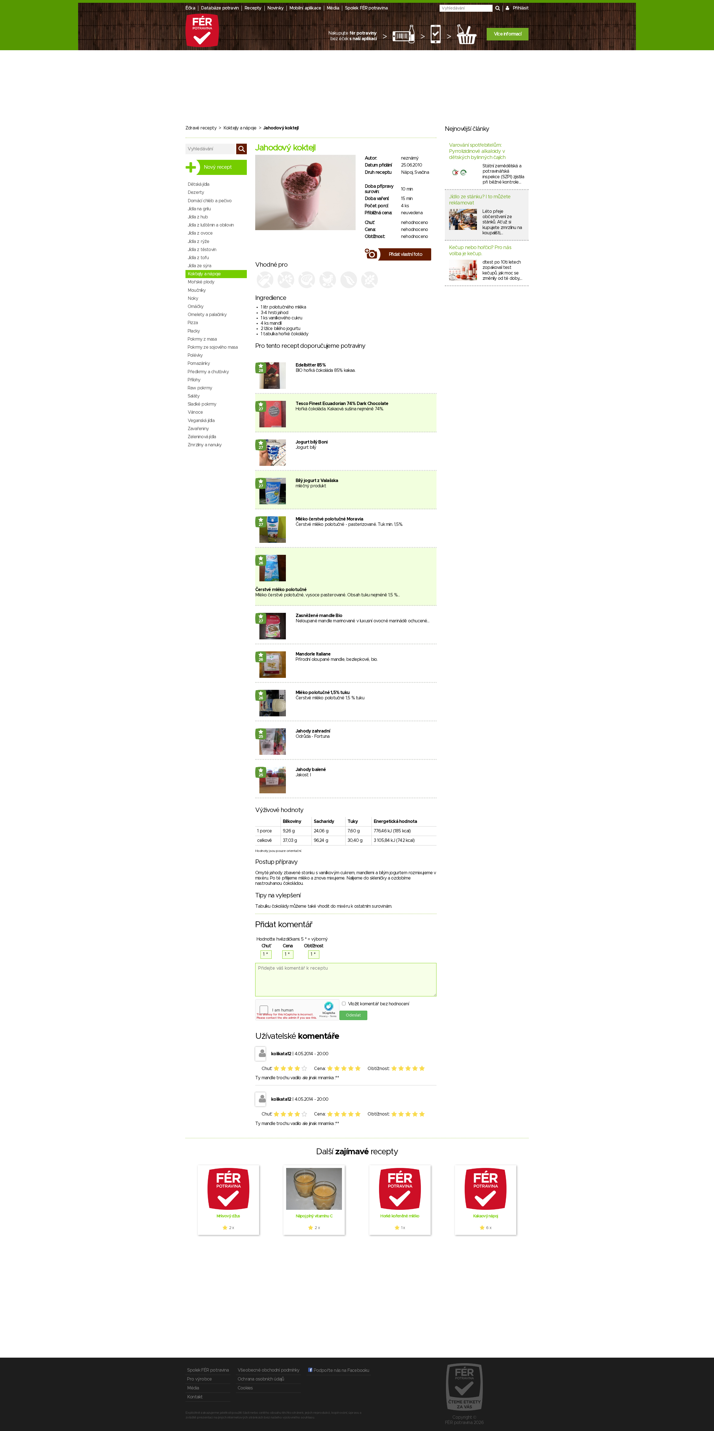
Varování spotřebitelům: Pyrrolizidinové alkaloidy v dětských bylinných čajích (477, 151)
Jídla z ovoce (200, 233)
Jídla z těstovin (202, 249)
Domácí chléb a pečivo (209, 201)
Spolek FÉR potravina (366, 8)
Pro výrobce (199, 1379)
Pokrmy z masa (202, 339)
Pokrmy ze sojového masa (213, 347)
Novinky (275, 8)
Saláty (193, 396)
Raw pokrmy (200, 388)
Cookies (245, 1388)
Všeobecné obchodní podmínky (268, 1370)
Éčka (190, 8)
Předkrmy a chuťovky (208, 372)
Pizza (193, 323)
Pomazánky (199, 363)
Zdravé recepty (200, 128)
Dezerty (196, 192)
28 (261, 371)
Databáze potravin (220, 8)
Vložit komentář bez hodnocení (378, 1004)
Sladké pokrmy (202, 404)
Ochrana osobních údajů (261, 1379)
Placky (194, 331)
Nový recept (217, 167)
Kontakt (194, 1397)
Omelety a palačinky (207, 314)
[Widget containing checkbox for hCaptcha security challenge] (297, 1009)
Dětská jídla (198, 184)
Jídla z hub (198, 217)
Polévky (195, 355)
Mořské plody (201, 282)
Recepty (253, 8)
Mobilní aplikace (305, 8)
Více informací (507, 34)
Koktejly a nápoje (239, 128)
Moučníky (197, 290)
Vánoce (195, 412)
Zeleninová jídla (202, 437)
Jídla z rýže (198, 241)
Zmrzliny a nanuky (204, 445)
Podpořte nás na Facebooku (340, 1370)
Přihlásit (521, 8)
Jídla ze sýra (199, 266)
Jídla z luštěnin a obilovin (211, 225)
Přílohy (194, 380)
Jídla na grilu (199, 209)
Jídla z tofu (198, 258)
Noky (193, 298)
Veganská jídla (201, 420)
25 (261, 737)
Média (333, 8)
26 (261, 563)
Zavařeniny (198, 429)
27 (261, 409)
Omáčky (195, 306)
